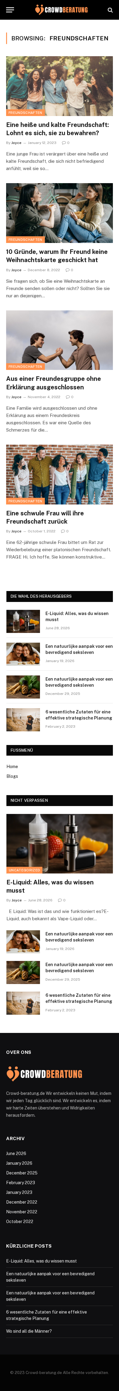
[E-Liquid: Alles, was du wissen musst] (23, 621)
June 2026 (16, 1153)
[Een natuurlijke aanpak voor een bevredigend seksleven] (23, 654)
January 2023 (19, 1192)
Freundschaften (25, 112)
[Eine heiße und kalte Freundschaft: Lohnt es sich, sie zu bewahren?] (59, 86)
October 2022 (19, 1221)
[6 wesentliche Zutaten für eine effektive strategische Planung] (23, 719)
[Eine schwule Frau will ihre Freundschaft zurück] (59, 474)
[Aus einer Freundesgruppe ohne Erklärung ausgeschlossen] (59, 340)
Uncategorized (24, 870)
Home (12, 766)
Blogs (12, 776)
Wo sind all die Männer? (29, 1331)
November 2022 (21, 1211)
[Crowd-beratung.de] (61, 10)
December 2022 (21, 1202)
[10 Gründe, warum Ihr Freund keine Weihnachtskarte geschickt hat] (59, 213)
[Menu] (10, 10)
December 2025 (22, 1173)
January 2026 (19, 1163)
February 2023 (20, 1182)
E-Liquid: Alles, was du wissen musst (41, 1261)
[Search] (109, 10)
